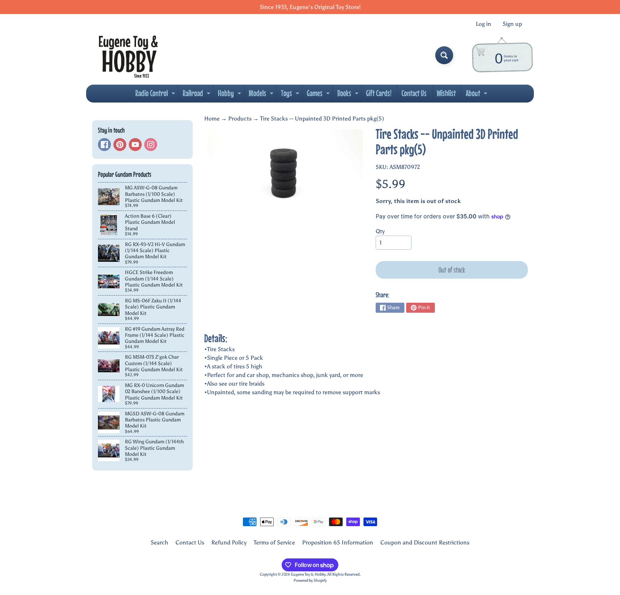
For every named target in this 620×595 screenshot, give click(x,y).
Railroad (197, 95)
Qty (380, 231)
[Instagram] (150, 144)
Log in (483, 24)
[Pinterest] (119, 144)
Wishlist (446, 93)
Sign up (512, 24)
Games (319, 95)
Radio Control (156, 95)
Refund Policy (228, 542)
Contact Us (414, 93)
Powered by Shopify (310, 580)
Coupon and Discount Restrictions (424, 542)
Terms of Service (274, 542)
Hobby (230, 95)
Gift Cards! (378, 93)
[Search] (444, 55)
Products (240, 118)
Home (212, 118)
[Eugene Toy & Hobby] (128, 55)
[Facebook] (104, 144)
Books (348, 95)
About (477, 95)
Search (159, 542)
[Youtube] (135, 144)
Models (262, 95)
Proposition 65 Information (337, 542)
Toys (291, 95)
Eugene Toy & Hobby (308, 574)
